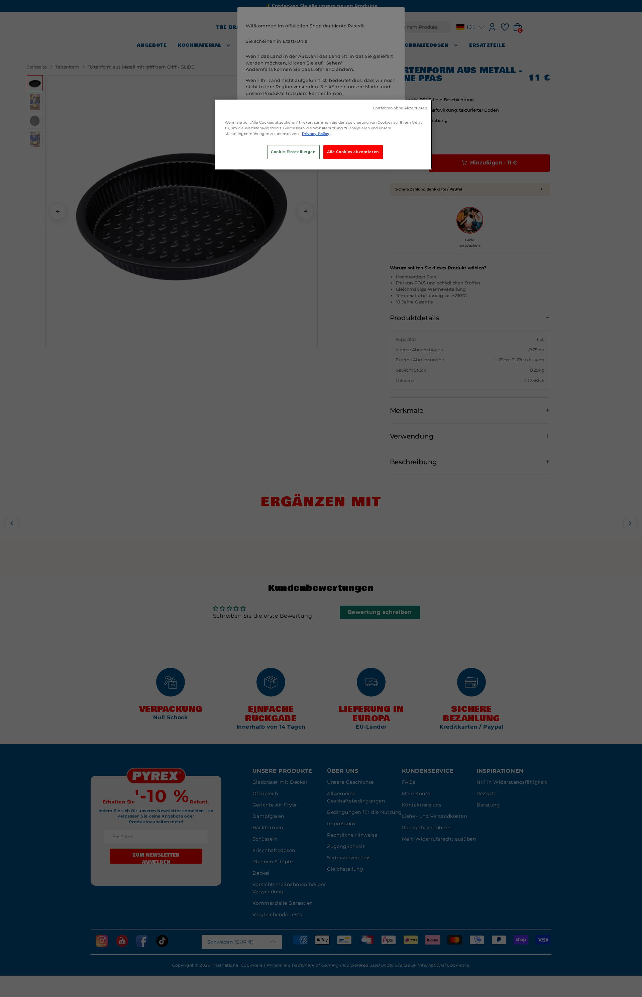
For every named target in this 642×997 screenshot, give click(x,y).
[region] (323, 134)
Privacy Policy (315, 133)
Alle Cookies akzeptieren (353, 151)
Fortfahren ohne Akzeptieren (400, 108)
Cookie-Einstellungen (293, 151)
